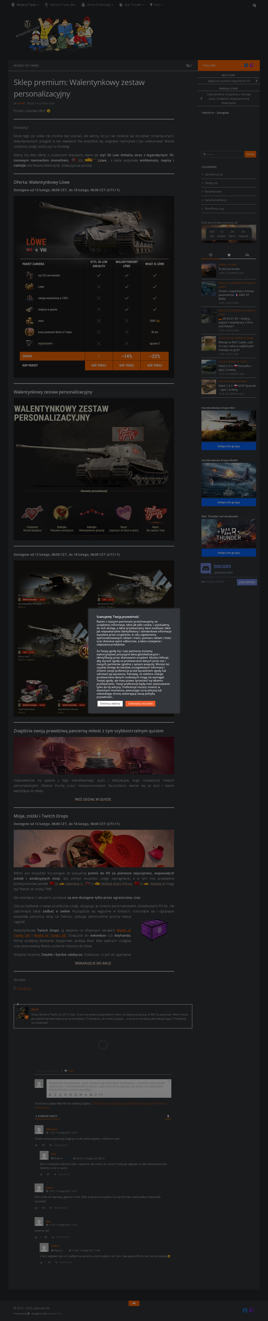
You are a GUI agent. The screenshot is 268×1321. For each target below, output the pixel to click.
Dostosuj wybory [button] (110, 703)
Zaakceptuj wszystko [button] (140, 703)
